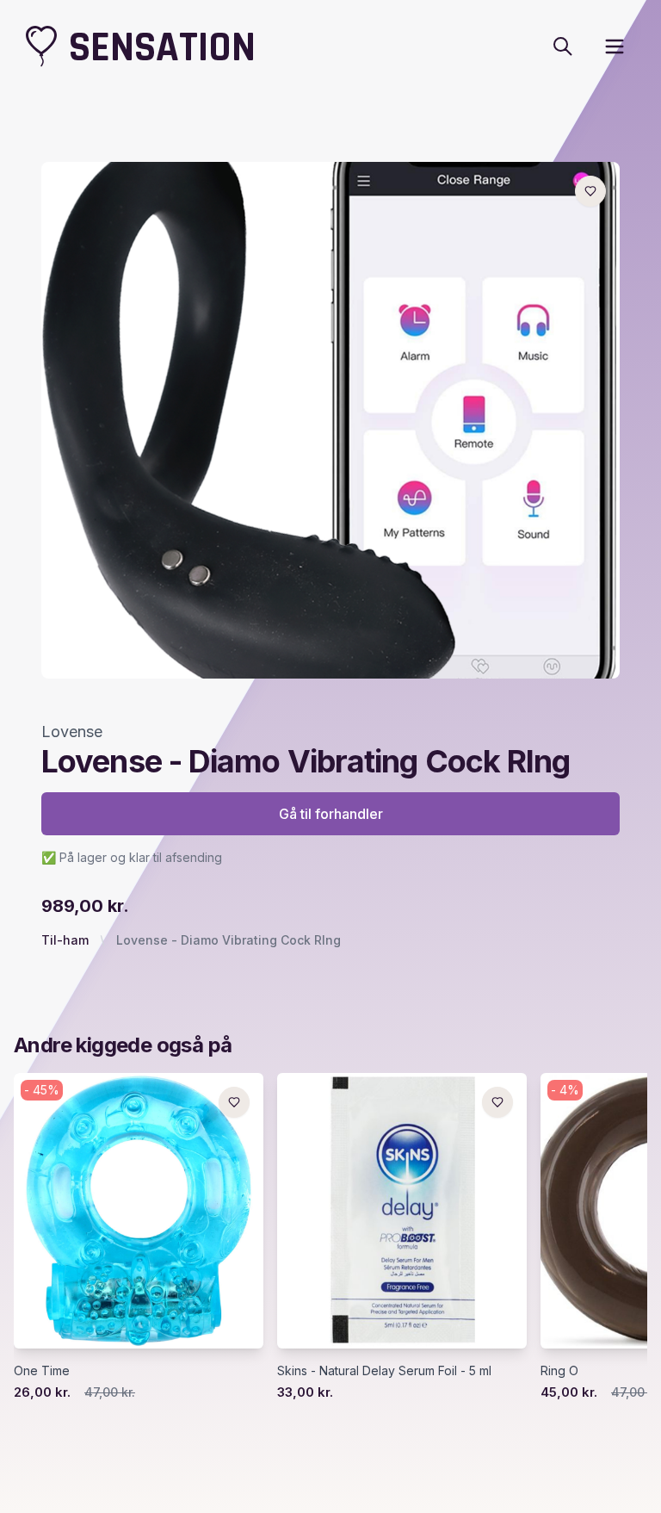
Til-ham (65, 940)
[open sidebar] (614, 46)
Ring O (559, 1370)
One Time (42, 1370)
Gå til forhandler (331, 813)
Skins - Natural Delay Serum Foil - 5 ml (384, 1370)
